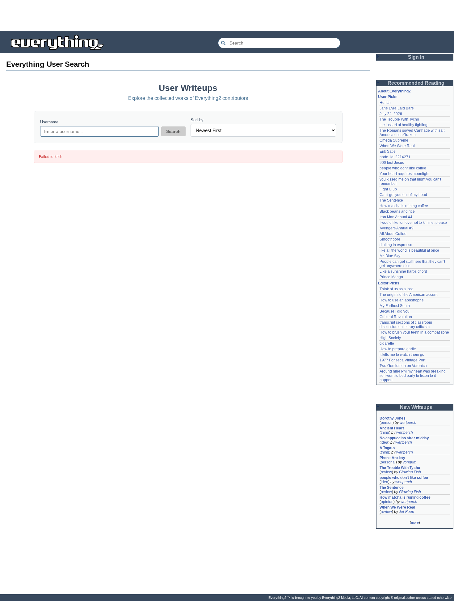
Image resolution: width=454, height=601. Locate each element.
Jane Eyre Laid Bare (397, 108)
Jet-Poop (406, 511)
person (387, 422)
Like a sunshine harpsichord (403, 271)
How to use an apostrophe (402, 300)
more (415, 522)
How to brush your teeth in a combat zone (414, 332)
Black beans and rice (397, 211)
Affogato (387, 448)
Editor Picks (388, 283)
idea (384, 442)
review (386, 472)
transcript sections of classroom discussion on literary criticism (406, 324)
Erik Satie (388, 151)
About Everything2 (394, 91)
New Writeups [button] (416, 407)
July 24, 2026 (391, 114)
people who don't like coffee (403, 168)
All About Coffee (393, 234)
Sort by (197, 119)
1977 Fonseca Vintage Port (402, 360)
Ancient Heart (392, 428)
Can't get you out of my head (403, 195)
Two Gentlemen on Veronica (403, 366)
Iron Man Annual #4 (396, 217)
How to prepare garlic (398, 349)
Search (173, 131)
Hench (385, 102)
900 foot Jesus (392, 162)
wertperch (408, 422)
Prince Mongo (391, 277)
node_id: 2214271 (395, 157)
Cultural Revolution (396, 317)
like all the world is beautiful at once (409, 250)
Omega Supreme (394, 140)
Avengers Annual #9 (397, 228)
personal (388, 462)
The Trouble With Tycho (399, 119)
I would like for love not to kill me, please (413, 222)
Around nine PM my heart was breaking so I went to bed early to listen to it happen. (413, 375)
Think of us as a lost (396, 289)
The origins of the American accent (408, 294)
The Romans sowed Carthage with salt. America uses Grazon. (413, 132)
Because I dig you (395, 311)
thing (385, 432)
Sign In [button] (416, 57)
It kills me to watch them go (402, 354)
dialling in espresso (396, 245)
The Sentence (391, 200)
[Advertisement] (227, 15)
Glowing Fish (410, 472)
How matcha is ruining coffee (404, 206)
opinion (387, 502)
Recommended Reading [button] (416, 83)
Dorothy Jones (393, 418)
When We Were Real (397, 146)
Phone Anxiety (392, 458)
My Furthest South (395, 306)
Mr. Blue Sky (390, 256)
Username (49, 122)
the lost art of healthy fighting (403, 125)
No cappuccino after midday (404, 438)
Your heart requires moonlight (404, 174)
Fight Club (388, 189)
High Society (390, 338)
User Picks (387, 97)
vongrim (409, 462)
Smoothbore (390, 239)
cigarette (387, 343)
